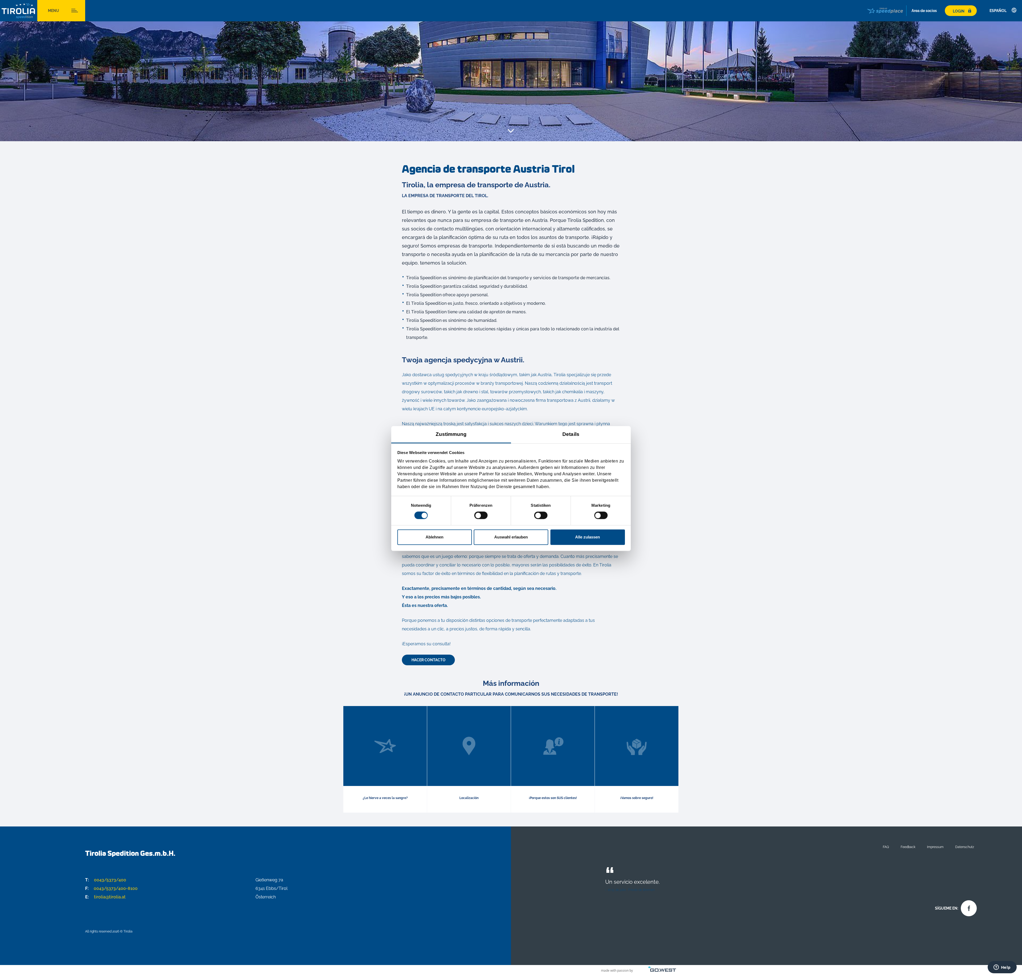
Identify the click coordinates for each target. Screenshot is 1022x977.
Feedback (908, 847)
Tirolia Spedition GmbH (19, 10)
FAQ (886, 847)
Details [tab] (570, 434)
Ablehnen (434, 537)
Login (959, 11)
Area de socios (924, 11)
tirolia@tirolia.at (105, 896)
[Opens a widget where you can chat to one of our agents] (1002, 967)
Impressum (935, 847)
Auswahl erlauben (511, 537)
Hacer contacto (428, 660)
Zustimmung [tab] (451, 434)
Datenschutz (964, 847)
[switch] (481, 515)
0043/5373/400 (105, 879)
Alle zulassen (587, 537)
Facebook (967, 907)
